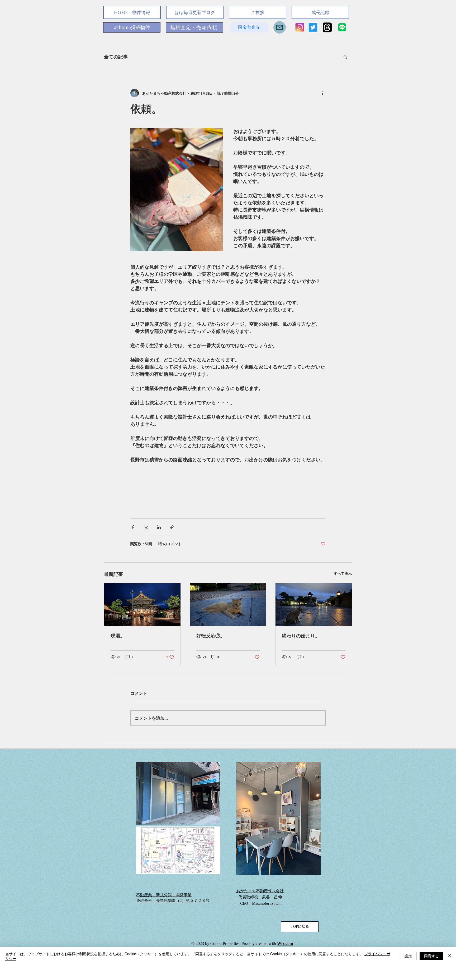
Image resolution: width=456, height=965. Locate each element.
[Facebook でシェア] (132, 527)
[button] (345, 57)
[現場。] (142, 604)
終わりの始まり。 (301, 635)
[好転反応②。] (228, 604)
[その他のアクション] (322, 93)
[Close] (449, 956)
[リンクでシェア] (171, 527)
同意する (431, 955)
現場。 (118, 635)
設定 (408, 955)
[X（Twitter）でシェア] (145, 527)
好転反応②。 (210, 635)
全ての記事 (116, 56)
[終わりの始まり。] (314, 604)
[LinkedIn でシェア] (158, 527)
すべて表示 (343, 573)
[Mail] (279, 27)
